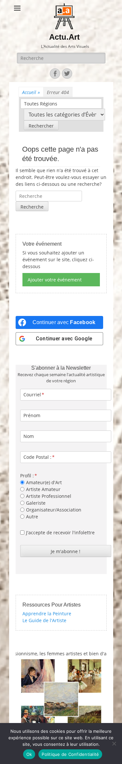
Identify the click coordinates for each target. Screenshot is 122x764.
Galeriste (36, 503)
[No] (114, 743)
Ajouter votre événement (55, 280)
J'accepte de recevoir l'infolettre (60, 532)
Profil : (27, 475)
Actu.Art (64, 37)
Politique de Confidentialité (70, 754)
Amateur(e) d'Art (44, 482)
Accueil (31, 92)
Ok (29, 754)
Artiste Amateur (43, 489)
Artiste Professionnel (48, 496)
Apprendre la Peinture (46, 613)
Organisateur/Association (53, 510)
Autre (32, 516)
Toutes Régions (40, 104)
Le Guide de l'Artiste (44, 620)
